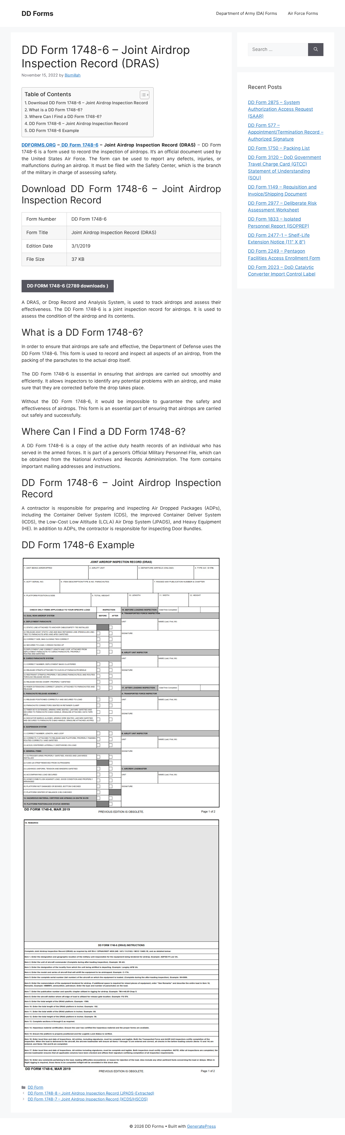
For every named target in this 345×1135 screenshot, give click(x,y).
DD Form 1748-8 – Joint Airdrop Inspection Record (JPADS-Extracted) (91, 1093)
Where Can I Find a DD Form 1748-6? (65, 116)
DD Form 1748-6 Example (54, 130)
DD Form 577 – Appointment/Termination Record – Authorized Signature (285, 132)
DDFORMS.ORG (39, 145)
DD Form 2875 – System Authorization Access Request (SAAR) (280, 109)
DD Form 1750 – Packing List (279, 148)
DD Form (35, 1087)
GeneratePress (201, 1126)
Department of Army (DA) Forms (246, 13)
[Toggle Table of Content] (142, 94)
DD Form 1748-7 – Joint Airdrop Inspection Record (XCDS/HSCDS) (88, 1099)
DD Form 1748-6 (79, 145)
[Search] (315, 49)
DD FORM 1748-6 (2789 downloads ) (67, 286)
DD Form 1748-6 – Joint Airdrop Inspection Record (78, 123)
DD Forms (37, 13)
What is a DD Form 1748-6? (55, 109)
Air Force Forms (303, 13)
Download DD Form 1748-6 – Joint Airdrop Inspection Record (88, 102)
